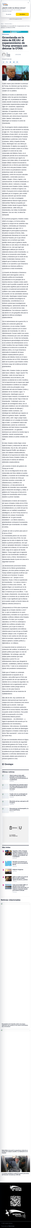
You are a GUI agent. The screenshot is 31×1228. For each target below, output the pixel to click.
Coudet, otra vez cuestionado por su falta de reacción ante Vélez (18, 794)
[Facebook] (3, 62)
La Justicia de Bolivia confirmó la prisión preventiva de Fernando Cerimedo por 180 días (15, 1174)
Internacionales (8, 23)
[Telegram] (13, 62)
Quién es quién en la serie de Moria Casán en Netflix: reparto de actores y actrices (20, 878)
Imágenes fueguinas (17, 869)
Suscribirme (22, 14)
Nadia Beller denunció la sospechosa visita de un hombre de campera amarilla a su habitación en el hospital (15, 1151)
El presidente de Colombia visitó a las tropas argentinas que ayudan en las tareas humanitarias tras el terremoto (19, 787)
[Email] (17, 62)
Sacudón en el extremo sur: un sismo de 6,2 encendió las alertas (20, 863)
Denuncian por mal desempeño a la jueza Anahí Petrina (19, 809)
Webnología (11, 1226)
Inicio (2, 23)
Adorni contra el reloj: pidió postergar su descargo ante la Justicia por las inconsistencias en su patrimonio (19, 777)
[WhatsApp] (10, 62)
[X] (7, 62)
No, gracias (8, 14)
